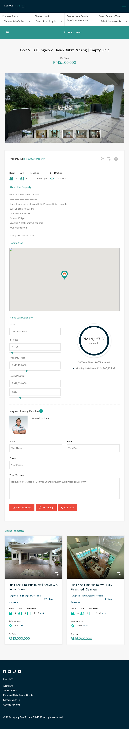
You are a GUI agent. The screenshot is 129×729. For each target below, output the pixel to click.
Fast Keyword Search (77, 16)
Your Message (16, 475)
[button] (68, 279)
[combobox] (16, 22)
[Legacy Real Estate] (15, 8)
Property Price (17, 357)
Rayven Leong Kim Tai (24, 411)
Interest (13, 339)
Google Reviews (11, 704)
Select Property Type (109, 16)
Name (12, 441)
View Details (33, 570)
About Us (8, 685)
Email (69, 441)
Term (12, 324)
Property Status (10, 16)
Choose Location (43, 16)
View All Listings (40, 418)
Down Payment (17, 375)
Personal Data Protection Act (18, 695)
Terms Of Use (10, 690)
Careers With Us (11, 699)
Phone (12, 458)
